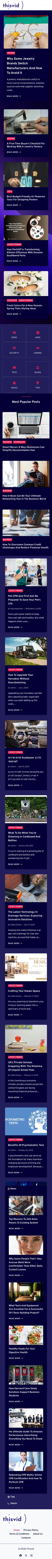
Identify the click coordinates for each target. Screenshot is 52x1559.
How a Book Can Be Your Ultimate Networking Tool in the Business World (24, 497)
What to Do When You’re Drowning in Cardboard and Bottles (24, 836)
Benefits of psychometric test (26, 1145)
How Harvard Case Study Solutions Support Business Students (24, 1392)
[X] (26, 1555)
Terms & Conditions (19, 1534)
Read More (14, 96)
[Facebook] (20, 1555)
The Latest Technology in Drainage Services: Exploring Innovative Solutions (25, 915)
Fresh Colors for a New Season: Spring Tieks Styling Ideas (24, 307)
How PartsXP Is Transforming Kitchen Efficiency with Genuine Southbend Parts (25, 252)
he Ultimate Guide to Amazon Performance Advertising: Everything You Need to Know (26, 1435)
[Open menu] (46, 5)
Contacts (26, 1537)
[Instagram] (31, 1555)
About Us (38, 1534)
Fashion (11, 53)
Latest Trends (14, 245)
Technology (19, 442)
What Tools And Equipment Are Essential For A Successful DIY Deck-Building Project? (26, 1309)
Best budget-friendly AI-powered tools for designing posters (26, 198)
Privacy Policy (30, 1530)
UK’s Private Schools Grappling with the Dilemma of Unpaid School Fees (25, 1066)
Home (17, 1530)
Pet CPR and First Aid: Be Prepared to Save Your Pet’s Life (24, 600)
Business (7, 442)
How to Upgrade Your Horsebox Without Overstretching (20, 678)
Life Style (12, 300)
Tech (9, 191)
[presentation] (26, 32)
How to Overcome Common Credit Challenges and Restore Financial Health (25, 546)
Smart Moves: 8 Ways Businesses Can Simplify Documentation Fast (23, 449)
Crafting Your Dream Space (24, 991)
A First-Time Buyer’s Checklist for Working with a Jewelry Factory (26, 145)
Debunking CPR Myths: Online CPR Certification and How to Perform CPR (25, 1479)
